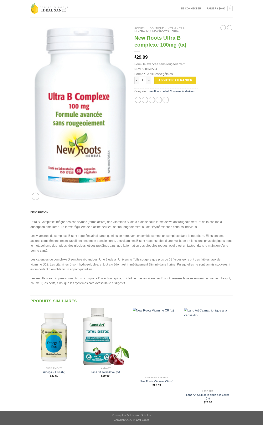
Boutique (157, 28)
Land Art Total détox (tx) (105, 371)
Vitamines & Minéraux (182, 91)
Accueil (140, 28)
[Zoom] (35, 196)
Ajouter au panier (175, 80)
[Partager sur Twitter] (145, 100)
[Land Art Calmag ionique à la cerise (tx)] (208, 348)
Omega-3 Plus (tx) (54, 371)
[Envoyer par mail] (152, 100)
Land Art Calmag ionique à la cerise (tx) (207, 396)
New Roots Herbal (166, 31)
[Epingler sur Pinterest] (159, 100)
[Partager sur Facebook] (138, 100)
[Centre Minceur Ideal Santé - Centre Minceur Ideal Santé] (49, 8)
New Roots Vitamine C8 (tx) (156, 381)
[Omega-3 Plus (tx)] (54, 336)
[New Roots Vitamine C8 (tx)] (156, 341)
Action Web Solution (138, 415)
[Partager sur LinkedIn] (165, 100)
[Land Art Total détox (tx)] (105, 336)
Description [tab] (39, 212)
